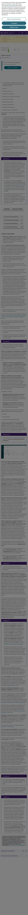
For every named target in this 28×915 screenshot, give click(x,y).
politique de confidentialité (11, 5)
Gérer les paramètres (14, 19)
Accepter (14, 23)
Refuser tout (14, 27)
